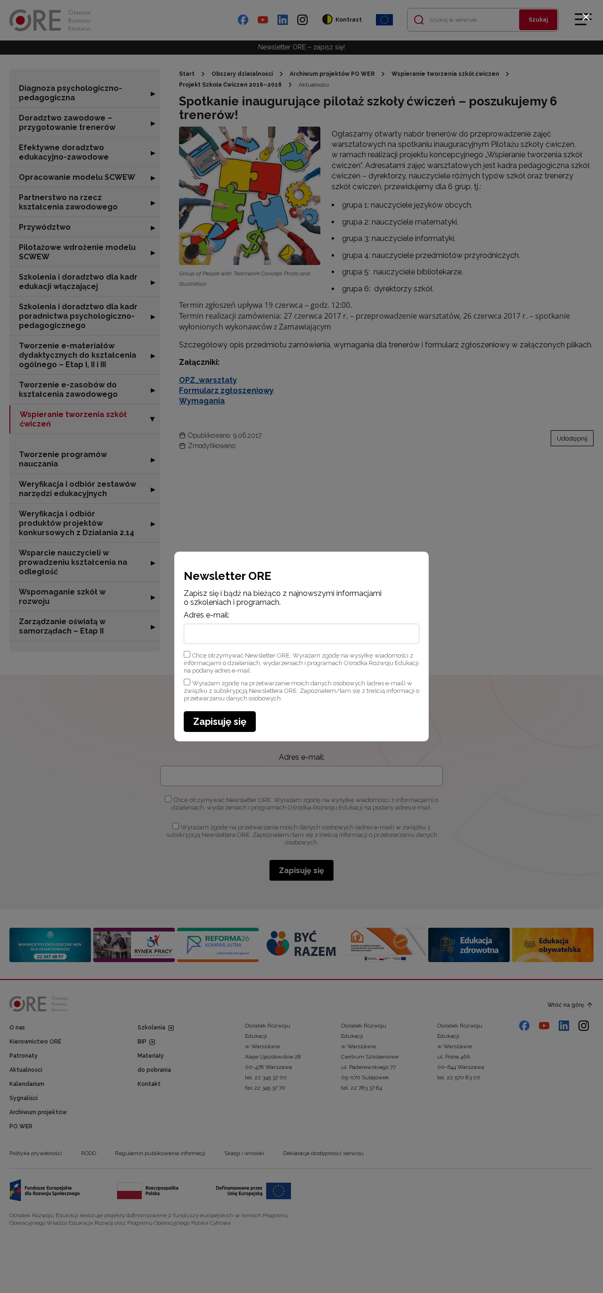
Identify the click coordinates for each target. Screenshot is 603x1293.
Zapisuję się (219, 721)
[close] (586, 16)
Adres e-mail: (206, 615)
